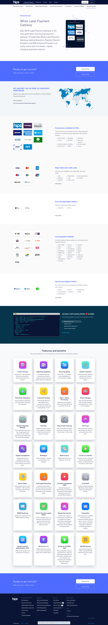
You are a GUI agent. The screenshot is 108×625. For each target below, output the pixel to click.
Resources (38, 2)
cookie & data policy (62, 622)
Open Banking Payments (56, 6)
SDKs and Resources (72, 605)
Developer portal (66, 332)
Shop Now (85, 2)
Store (50, 2)
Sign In (92, 2)
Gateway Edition (58, 602)
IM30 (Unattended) (41, 610)
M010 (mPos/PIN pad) (42, 600)
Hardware (55, 610)
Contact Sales (85, 74)
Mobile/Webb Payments (41, 6)
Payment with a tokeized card (70, 326)
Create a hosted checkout (69, 328)
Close (68, 622)
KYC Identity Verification (73, 616)
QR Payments (29, 6)
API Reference (70, 602)
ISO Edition (56, 600)
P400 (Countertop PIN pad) (43, 605)
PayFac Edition (58, 605)
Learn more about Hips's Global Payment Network (24, 103)
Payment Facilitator (79, 6)
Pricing (45, 2)
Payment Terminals (18, 6)
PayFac (23, 612)
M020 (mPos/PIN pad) (42, 602)
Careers (56, 2)
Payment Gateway (91, 6)
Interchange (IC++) (58, 607)
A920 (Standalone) (41, 607)
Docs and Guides (71, 600)
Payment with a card (68, 321)
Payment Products (28, 2)
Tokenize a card (67, 323)
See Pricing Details (17, 100)
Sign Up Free (85, 69)
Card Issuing (68, 6)
